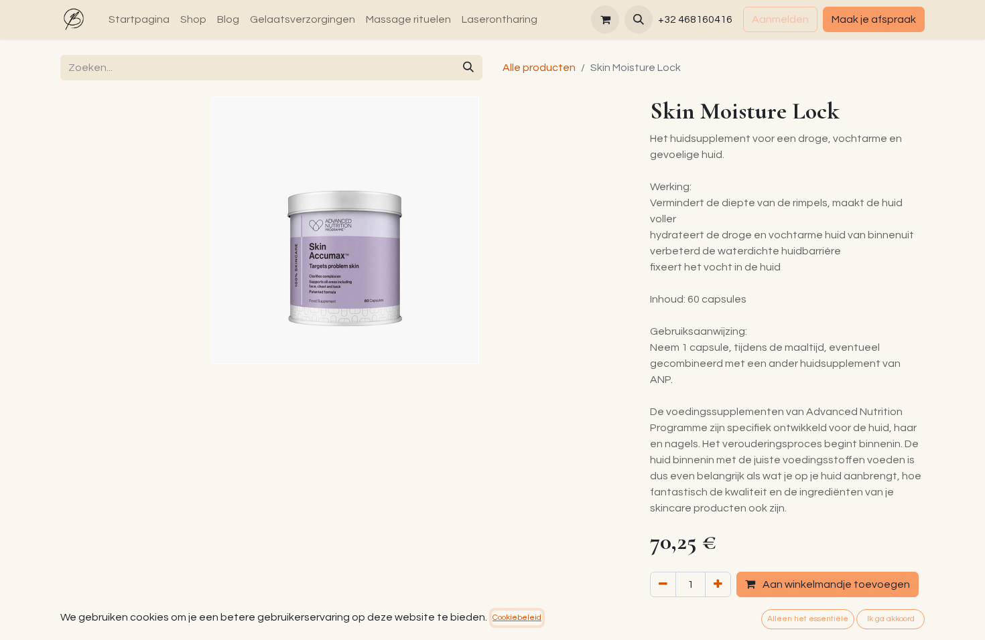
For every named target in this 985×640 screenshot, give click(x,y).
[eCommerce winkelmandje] (605, 19)
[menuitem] (139, 19)
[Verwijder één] (663, 584)
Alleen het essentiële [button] (807, 619)
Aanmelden (780, 19)
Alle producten (539, 67)
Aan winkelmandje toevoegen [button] (835, 584)
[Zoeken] (468, 67)
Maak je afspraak (874, 19)
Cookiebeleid (516, 617)
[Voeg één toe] (718, 584)
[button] (639, 19)
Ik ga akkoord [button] (891, 619)
